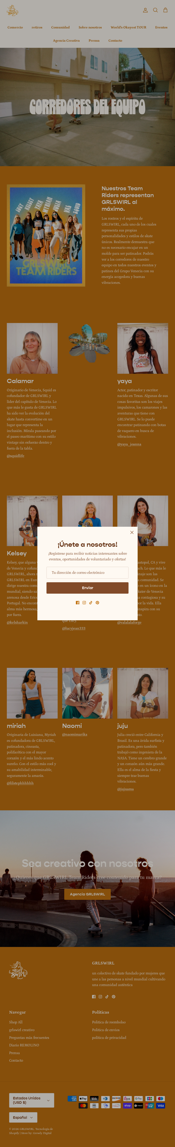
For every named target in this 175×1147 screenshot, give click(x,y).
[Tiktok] (91, 602)
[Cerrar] (132, 532)
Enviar (87, 588)
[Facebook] (77, 602)
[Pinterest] (97, 602)
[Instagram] (84, 602)
